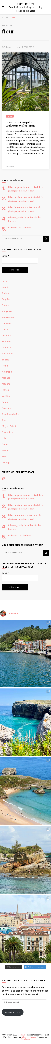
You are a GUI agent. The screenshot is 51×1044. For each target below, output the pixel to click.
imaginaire (7, 311)
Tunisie (5, 359)
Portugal (6, 462)
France (5, 390)
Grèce (5, 329)
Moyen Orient (9, 426)
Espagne (6, 408)
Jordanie (6, 347)
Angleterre (7, 353)
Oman (5, 444)
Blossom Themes (29, 1037)
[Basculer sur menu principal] (3, 7)
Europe (5, 402)
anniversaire (8, 317)
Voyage (10, 116)
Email (5, 256)
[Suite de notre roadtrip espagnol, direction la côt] (25, 791)
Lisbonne (6, 335)
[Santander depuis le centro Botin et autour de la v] (25, 929)
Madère (6, 384)
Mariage (6, 378)
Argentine (7, 371)
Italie (4, 281)
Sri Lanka (6, 341)
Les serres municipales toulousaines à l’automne (20, 123)
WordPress (25, 1039)
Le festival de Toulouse (19, 227)
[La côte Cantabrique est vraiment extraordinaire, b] (25, 722)
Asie (4, 420)
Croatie (5, 305)
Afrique (5, 293)
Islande (5, 287)
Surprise (6, 299)
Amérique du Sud (10, 414)
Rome (5, 365)
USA (4, 438)
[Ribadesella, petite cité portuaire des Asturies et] (25, 653)
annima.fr (25, 3)
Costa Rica (7, 432)
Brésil (4, 456)
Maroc (5, 450)
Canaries (6, 323)
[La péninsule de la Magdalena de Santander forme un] (25, 860)
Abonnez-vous (12, 1012)
